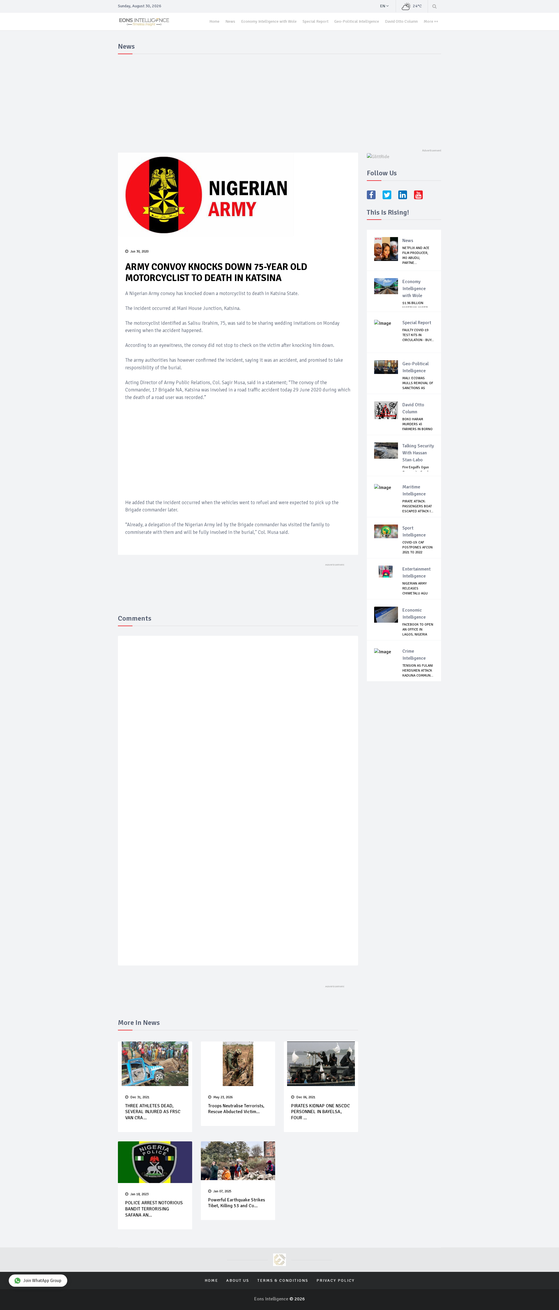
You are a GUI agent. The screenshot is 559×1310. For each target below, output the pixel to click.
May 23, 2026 (223, 1097)
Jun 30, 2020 (139, 251)
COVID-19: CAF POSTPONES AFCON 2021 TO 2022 (417, 547)
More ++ (431, 21)
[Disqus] (238, 725)
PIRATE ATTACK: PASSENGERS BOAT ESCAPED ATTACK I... (417, 506)
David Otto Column (401, 21)
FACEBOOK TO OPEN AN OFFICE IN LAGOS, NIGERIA (417, 629)
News (230, 21)
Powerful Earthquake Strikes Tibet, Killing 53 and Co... (236, 1203)
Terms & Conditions (282, 1280)
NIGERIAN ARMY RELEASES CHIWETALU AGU (415, 588)
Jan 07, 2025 (222, 1191)
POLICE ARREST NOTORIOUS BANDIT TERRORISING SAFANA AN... (154, 1209)
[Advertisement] (279, 100)
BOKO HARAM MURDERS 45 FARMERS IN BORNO (417, 424)
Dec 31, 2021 (139, 1097)
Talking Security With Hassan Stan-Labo (418, 453)
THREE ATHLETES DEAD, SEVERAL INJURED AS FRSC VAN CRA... (153, 1112)
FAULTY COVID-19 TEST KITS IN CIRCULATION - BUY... (418, 335)
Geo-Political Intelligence (356, 21)
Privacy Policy (335, 1280)
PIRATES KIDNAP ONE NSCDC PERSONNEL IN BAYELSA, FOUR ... (320, 1112)
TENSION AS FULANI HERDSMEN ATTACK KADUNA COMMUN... (417, 670)
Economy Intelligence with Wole (269, 21)
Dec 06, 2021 (305, 1097)
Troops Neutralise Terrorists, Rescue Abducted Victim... (236, 1109)
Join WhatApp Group (42, 1280)
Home (214, 21)
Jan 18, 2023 (139, 1194)
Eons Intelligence (271, 1299)
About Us (237, 1280)
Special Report (315, 21)
